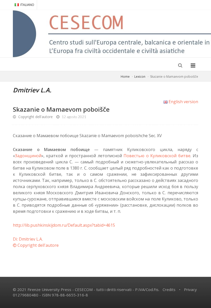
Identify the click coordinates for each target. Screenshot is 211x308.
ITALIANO (27, 5)
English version (183, 101)
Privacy (190, 289)
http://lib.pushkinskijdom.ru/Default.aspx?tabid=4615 (64, 225)
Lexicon (139, 76)
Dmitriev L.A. (32, 90)
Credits (169, 289)
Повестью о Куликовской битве (157, 156)
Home (125, 76)
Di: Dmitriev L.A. (28, 239)
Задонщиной (28, 156)
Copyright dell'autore (35, 116)
